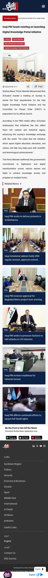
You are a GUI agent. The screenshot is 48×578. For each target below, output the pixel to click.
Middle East (10, 498)
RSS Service (10, 558)
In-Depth (8, 509)
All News (8, 515)
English (7, 541)
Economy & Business (14, 481)
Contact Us (9, 553)
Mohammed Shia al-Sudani (14, 44)
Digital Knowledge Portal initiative (16, 48)
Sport (7, 492)
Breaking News (10, 18)
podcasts (8, 520)
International (10, 503)
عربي (6, 536)
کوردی (7, 547)
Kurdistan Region (12, 464)
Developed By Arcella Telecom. (24, 568)
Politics (7, 39)
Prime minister (18, 39)
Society (8, 486)
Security (8, 475)
